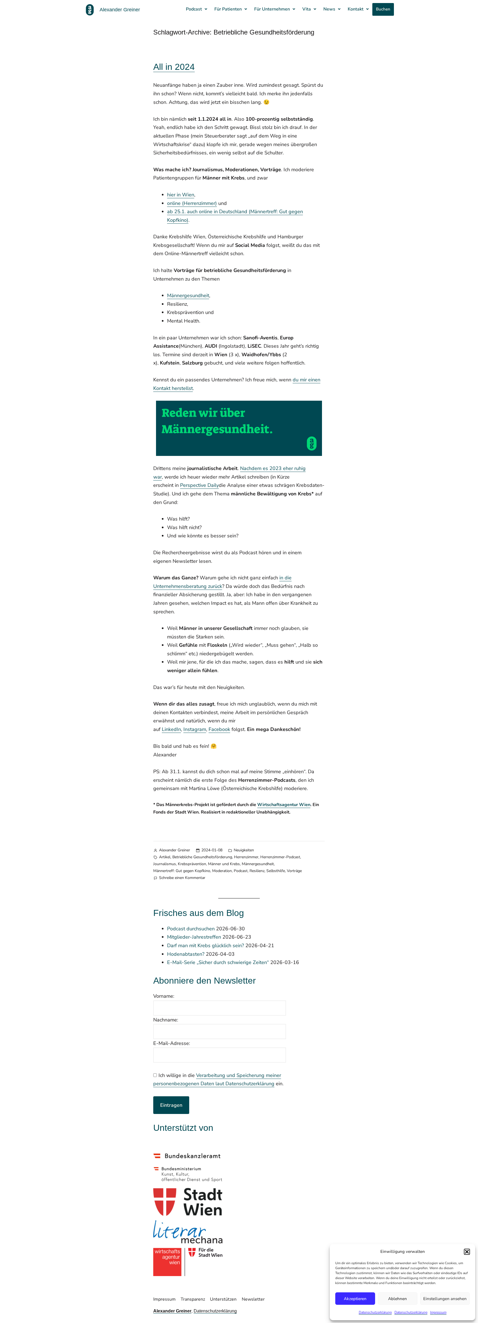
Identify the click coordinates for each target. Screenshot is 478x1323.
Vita (306, 9)
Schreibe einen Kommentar (182, 877)
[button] (467, 1252)
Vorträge (294, 870)
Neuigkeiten (244, 850)
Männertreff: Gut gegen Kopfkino (181, 870)
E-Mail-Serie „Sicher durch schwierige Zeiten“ (218, 962)
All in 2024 (174, 67)
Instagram (194, 729)
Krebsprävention (192, 864)
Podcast (194, 9)
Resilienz (257, 870)
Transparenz (193, 1299)
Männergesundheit (188, 295)
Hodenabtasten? (185, 954)
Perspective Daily (199, 485)
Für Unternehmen (272, 9)
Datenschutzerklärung (375, 1312)
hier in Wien (180, 194)
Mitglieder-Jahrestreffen (194, 937)
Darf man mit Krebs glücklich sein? (205, 945)
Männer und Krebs (224, 864)
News (329, 9)
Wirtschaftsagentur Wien (283, 805)
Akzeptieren (355, 1298)
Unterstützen (223, 1299)
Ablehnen (397, 1298)
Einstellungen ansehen (445, 1298)
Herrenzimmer (246, 857)
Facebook (219, 729)
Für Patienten (228, 9)
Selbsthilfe (275, 870)
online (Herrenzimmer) (192, 203)
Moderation (222, 870)
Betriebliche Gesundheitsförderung (202, 857)
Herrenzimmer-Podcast (280, 857)
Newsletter (253, 1299)
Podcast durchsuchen (191, 928)
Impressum (438, 1312)
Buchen (383, 9)
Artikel (164, 857)
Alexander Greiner (174, 850)
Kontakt (355, 9)
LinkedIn (171, 729)
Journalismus (164, 864)
